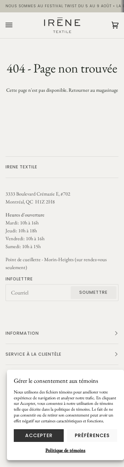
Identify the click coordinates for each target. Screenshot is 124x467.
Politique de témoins (65, 450)
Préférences (92, 435)
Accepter (39, 435)
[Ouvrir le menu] (16, 25)
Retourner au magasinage (93, 90)
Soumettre (93, 292)
